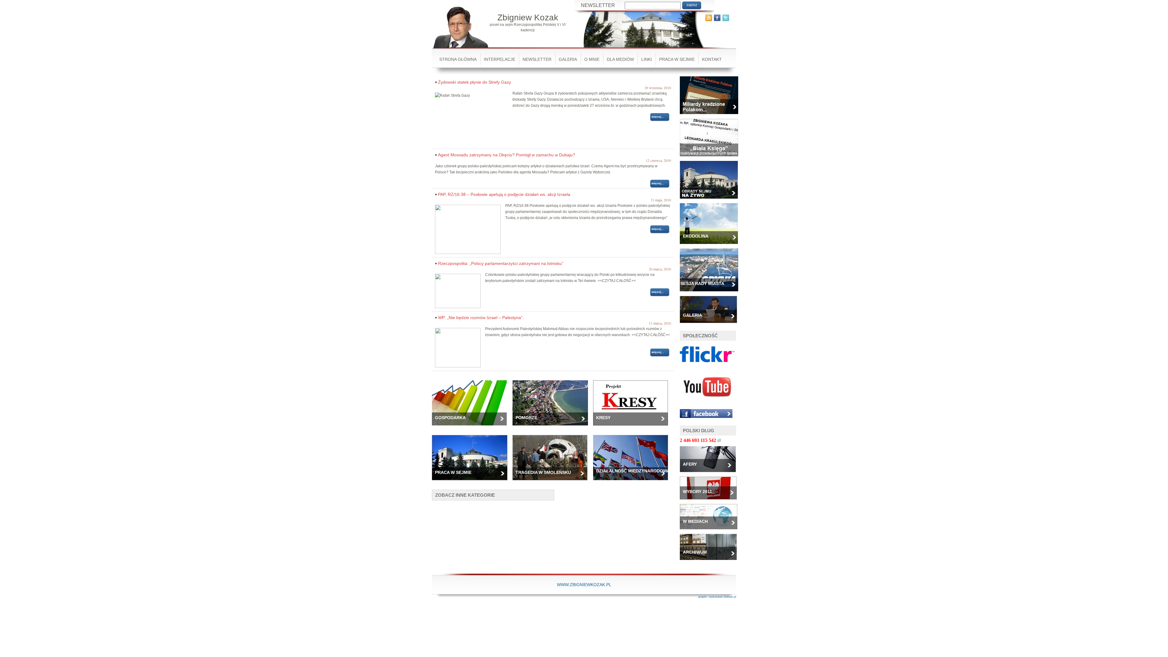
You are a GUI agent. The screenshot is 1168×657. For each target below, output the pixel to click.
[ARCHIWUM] (710, 562)
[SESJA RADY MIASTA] (711, 293)
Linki (646, 59)
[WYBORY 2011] (710, 501)
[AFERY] (710, 474)
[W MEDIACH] (711, 531)
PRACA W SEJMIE (677, 59)
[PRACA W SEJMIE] (472, 482)
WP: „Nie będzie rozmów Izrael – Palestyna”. (481, 317)
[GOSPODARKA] (471, 427)
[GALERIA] (711, 325)
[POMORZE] (553, 427)
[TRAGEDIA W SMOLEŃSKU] (552, 482)
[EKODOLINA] (711, 246)
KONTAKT (712, 59)
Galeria (568, 59)
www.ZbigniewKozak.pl (584, 584)
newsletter (537, 59)
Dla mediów (620, 59)
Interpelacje (499, 59)
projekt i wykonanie (710, 596)
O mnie (592, 59)
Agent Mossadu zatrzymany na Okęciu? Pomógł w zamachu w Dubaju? (506, 154)
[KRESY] (633, 427)
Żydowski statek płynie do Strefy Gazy (474, 82)
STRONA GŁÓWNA (458, 59)
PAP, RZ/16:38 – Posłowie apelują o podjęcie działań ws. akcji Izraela (504, 194)
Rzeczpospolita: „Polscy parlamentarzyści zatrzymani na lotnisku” (500, 263)
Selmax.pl (730, 596)
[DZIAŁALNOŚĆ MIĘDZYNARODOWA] (633, 482)
